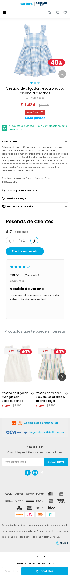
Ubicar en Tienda (25, 563)
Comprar (47, 571)
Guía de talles (46, 563)
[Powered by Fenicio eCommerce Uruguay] (62, 543)
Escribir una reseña (25, 251)
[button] (49, 13)
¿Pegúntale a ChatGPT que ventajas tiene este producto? (38, 127)
